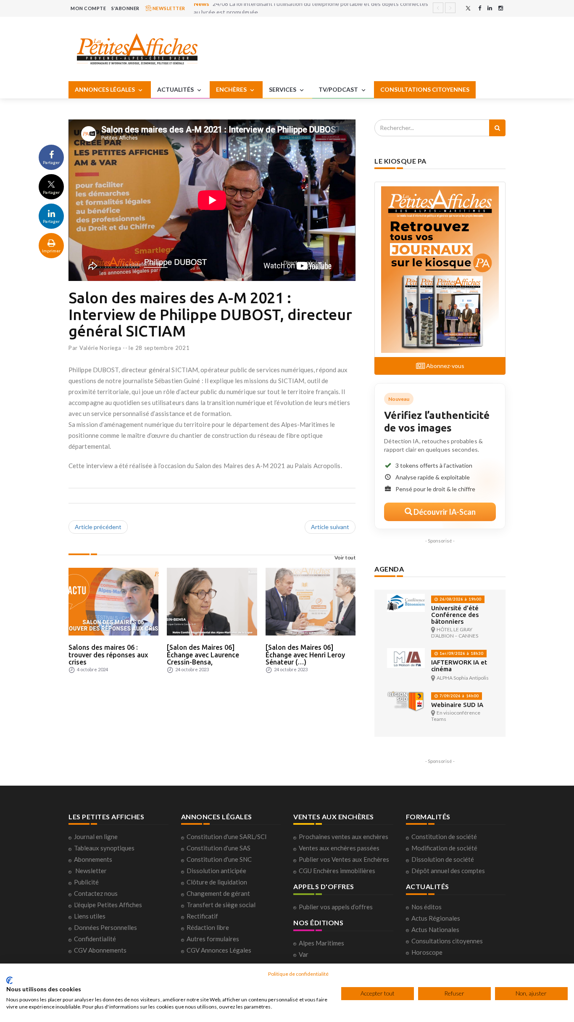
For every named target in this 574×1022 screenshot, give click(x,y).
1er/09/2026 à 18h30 (460, 653)
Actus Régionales (435, 918)
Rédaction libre (208, 927)
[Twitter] (468, 8)
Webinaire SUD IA (457, 704)
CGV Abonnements (100, 950)
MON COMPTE (88, 8)
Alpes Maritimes (321, 943)
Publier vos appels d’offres (336, 907)
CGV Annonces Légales (219, 950)
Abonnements (93, 859)
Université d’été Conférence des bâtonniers (455, 614)
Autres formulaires (213, 939)
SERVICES (283, 89)
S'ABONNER (125, 8)
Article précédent (98, 526)
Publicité (86, 882)
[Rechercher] (497, 127)
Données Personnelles (105, 927)
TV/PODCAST (339, 89)
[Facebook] (480, 8)
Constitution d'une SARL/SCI (227, 836)
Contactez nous (96, 893)
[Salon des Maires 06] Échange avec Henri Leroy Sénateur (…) (305, 654)
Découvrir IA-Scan (444, 511)
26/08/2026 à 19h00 (459, 599)
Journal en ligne (96, 836)
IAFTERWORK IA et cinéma (459, 666)
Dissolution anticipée (216, 870)
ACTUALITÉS (176, 89)
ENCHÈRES (232, 89)
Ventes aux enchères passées (339, 848)
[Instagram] (501, 8)
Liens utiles (89, 916)
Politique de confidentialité (298, 974)
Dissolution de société (442, 859)
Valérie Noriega (100, 348)
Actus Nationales (435, 929)
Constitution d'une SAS (218, 848)
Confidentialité (95, 939)
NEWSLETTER (168, 8)
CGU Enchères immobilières (337, 870)
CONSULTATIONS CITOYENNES (424, 89)
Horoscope (426, 952)
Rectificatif (202, 916)
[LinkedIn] (490, 8)
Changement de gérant (218, 893)
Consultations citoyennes (447, 941)
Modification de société (444, 848)
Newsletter (91, 870)
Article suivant (330, 526)
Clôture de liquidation (217, 882)
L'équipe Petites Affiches (108, 904)
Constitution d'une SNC (219, 859)
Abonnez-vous (444, 365)
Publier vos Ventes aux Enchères (344, 859)
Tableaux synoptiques (104, 848)
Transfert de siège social (221, 904)
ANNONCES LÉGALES (105, 89)
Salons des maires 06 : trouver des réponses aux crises (108, 654)
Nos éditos (426, 907)
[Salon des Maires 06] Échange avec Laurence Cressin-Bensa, (203, 654)
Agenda (389, 569)
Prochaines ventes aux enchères (343, 836)
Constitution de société (444, 836)
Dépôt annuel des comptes (448, 870)
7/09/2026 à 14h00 (458, 696)
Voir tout (345, 557)
